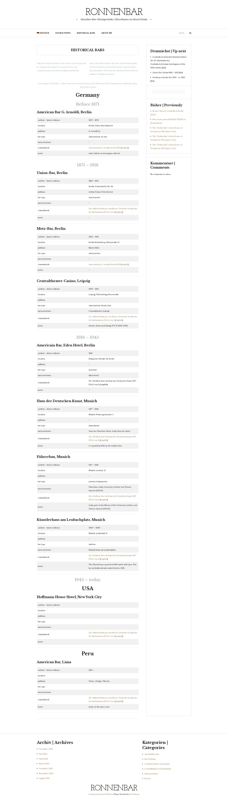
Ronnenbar (114, 12)
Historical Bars (86, 33)
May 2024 (43, 754)
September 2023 (46, 773)
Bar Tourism (149, 759)
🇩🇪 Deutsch (43, 33)
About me (106, 33)
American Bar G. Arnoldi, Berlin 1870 (104, 148)
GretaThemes (134, 794)
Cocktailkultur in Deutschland (157, 769)
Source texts (62, 33)
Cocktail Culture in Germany (157, 764)
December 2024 (46, 749)
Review (147, 778)
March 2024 (44, 763)
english (125, 148)
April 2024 (43, 759)
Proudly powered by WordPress (101, 794)
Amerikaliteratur (151, 754)
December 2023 (46, 768)
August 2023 (44, 778)
